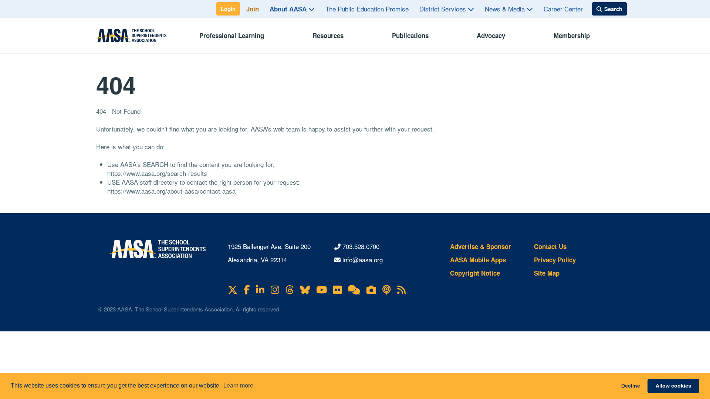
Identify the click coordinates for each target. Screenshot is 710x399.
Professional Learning (231, 35)
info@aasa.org (362, 259)
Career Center (563, 8)
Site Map (546, 273)
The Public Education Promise (367, 8)
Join (252, 8)
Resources (328, 35)
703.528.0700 (360, 246)
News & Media (506, 8)
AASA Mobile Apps (478, 259)
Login (228, 9)
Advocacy (491, 35)
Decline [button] (630, 386)
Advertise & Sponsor (480, 246)
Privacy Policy (555, 259)
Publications (410, 35)
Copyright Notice (475, 273)
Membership (572, 35)
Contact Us (550, 246)
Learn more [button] (238, 385)
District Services (443, 8)
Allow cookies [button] (673, 386)
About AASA (289, 8)
